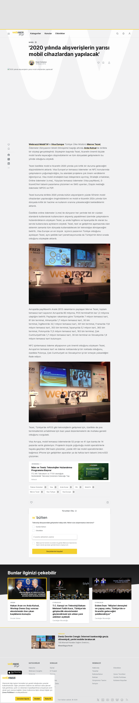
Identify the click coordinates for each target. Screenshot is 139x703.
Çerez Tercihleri (119, 674)
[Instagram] (112, 699)
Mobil (31, 42)
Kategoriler (35, 33)
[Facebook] (121, 699)
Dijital (52, 668)
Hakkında (95, 668)
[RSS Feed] (126, 699)
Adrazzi (34, 479)
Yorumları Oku (69, 511)
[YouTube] (107, 699)
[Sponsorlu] (93, 471)
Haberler (32, 668)
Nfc (76, 487)
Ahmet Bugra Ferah (65, 646)
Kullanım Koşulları (120, 680)
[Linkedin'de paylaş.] (9, 163)
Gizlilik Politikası (119, 677)
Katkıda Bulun (97, 674)
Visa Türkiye (50, 492)
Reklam (95, 677)
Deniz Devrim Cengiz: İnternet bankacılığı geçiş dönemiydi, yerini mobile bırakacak (83, 638)
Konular (48, 33)
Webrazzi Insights (35, 671)
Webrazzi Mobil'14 (38, 144)
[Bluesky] (117, 699)
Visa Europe (57, 144)
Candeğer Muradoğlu (60, 620)
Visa (51, 487)
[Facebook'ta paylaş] (9, 155)
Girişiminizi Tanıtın (99, 680)
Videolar (32, 674)
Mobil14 (88, 487)
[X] (98, 699)
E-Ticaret (53, 671)
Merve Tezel (93, 144)
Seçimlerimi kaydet (54, 551)
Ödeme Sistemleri (36, 487)
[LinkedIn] (102, 699)
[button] (69, 274)
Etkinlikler (60, 33)
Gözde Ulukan (15, 618)
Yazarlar (95, 671)
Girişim (12, 602)
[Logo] (18, 33)
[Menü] (9, 34)
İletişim (95, 683)
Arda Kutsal (90, 148)
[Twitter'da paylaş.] (9, 159)
